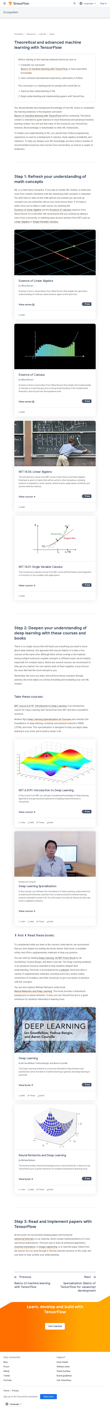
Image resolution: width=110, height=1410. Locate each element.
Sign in (103, 3)
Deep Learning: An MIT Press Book (57, 958)
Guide (52, 34)
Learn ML (43, 34)
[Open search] (74, 3)
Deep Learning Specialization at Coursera (49, 719)
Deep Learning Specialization (37, 886)
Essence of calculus (60, 209)
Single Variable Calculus (45, 221)
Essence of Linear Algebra (36, 281)
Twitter (6, 1376)
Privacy (15, 1391)
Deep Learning (28, 1058)
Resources (31, 34)
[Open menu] (4, 3)
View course (26, 496)
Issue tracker (62, 1362)
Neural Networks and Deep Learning (33, 991)
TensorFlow (19, 34)
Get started (55, 1326)
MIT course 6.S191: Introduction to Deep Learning (40, 706)
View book (25, 1085)
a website (64, 970)
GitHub (6, 1371)
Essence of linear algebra (27, 209)
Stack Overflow (63, 1371)
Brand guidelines (64, 1376)
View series (25, 304)
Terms (6, 1391)
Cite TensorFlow (64, 1380)
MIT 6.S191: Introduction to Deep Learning (46, 790)
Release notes (63, 1366)
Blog (5, 1362)
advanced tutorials (24, 1239)
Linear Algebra (22, 221)
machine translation (24, 1246)
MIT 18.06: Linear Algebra (35, 472)
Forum (6, 1366)
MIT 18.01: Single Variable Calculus (40, 567)
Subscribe (48, 1396)
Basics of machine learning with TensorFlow (44, 69)
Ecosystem (10, 12)
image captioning (48, 1246)
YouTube (7, 1380)
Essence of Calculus (32, 375)
